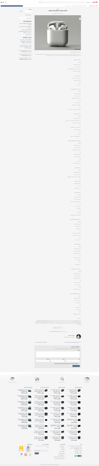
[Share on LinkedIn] (54, 328)
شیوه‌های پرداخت (61, 455)
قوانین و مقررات (61, 453)
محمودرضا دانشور (54, 13)
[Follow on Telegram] (75, 456)
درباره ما (70, 5)
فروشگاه (84, 5)
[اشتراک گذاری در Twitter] (59, 328)
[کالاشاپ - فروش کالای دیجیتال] (95, 2)
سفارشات (62, 447)
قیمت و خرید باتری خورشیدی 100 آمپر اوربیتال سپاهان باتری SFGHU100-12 (25, 41)
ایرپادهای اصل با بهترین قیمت (41, 342)
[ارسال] (40, 2)
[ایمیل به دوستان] (58, 328)
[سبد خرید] (1, 2)
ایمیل (63, 359)
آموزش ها (73, 5)
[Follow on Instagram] (81, 456)
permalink (54, 331)
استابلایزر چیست (28, 34)
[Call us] (77, 456)
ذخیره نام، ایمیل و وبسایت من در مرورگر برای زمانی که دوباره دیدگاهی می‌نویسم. (66, 363)
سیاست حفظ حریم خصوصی (59, 458)
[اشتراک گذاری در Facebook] (61, 328)
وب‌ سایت (48, 359)
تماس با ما (67, 5)
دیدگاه (78, 350)
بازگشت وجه (62, 451)
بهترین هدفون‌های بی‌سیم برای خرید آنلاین (71, 342)
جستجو (30, 9)
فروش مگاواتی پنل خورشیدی (26, 29)
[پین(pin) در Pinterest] (56, 328)
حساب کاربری (62, 445)
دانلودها (62, 449)
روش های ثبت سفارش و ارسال (58, 456)
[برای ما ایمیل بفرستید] (79, 456)
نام (79, 359)
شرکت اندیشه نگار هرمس (77, 448)
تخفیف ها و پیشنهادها (79, 5)
